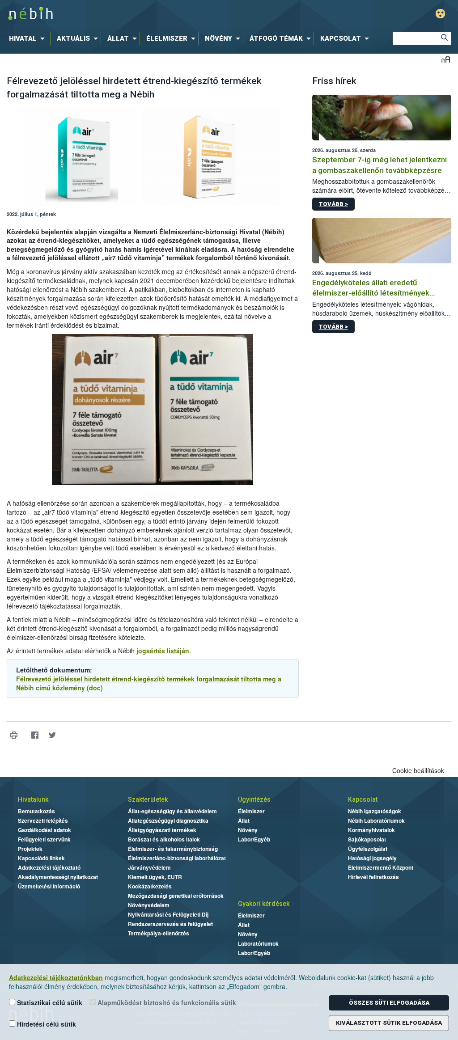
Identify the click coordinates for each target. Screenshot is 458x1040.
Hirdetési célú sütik (45, 1023)
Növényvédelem (149, 905)
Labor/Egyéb (254, 839)
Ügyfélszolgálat (367, 849)
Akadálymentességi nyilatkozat (58, 877)
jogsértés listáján (162, 650)
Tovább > (333, 204)
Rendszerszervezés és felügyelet (170, 924)
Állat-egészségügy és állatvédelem (172, 811)
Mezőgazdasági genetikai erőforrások (176, 896)
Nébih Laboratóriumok (376, 820)
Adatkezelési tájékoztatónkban (56, 977)
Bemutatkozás (36, 811)
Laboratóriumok (258, 943)
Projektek (30, 849)
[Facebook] (35, 735)
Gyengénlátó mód (440, 13)
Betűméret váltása (445, 59)
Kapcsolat (362, 799)
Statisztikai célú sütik (48, 1002)
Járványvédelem (149, 867)
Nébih (136, 14)
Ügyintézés (254, 799)
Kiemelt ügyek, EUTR (155, 877)
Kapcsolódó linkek (41, 858)
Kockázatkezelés (150, 886)
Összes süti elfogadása (389, 1002)
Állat (244, 820)
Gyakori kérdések (263, 903)
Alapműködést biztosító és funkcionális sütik (166, 1002)
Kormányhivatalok (371, 830)
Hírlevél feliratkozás (373, 877)
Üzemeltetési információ (49, 886)
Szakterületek (148, 799)
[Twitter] (52, 735)
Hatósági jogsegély (372, 858)
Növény (248, 830)
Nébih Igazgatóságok (374, 811)
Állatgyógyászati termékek (162, 830)
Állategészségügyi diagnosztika (168, 820)
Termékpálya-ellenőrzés (158, 933)
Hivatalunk (33, 799)
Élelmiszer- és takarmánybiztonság (173, 849)
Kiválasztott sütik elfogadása (389, 1022)
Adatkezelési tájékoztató (49, 867)
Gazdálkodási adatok (44, 830)
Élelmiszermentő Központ (380, 867)
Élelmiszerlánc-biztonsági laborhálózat (177, 858)
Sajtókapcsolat (367, 839)
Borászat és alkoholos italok (164, 839)
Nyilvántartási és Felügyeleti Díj (168, 914)
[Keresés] (444, 38)
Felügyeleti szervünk (44, 839)
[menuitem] (29, 38)
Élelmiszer (251, 811)
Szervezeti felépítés (43, 820)
